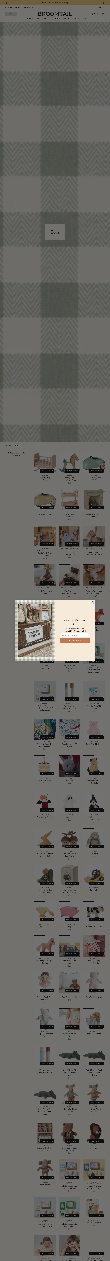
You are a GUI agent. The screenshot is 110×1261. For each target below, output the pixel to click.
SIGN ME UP (75, 641)
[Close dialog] (93, 602)
